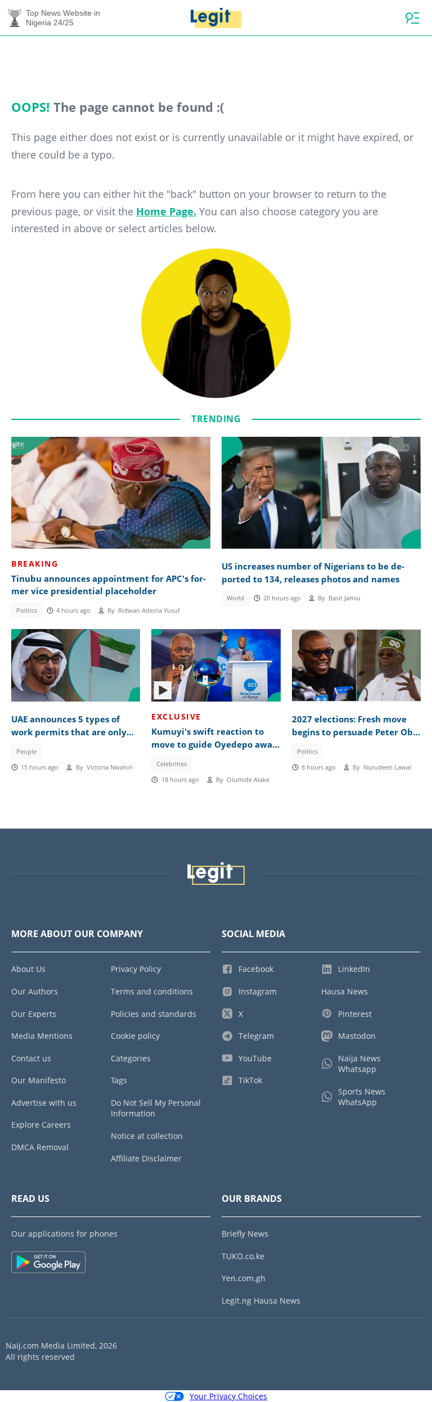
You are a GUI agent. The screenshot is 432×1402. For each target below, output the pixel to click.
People (26, 752)
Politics (26, 610)
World (235, 598)
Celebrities (171, 764)
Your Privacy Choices (228, 1396)
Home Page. (166, 211)
